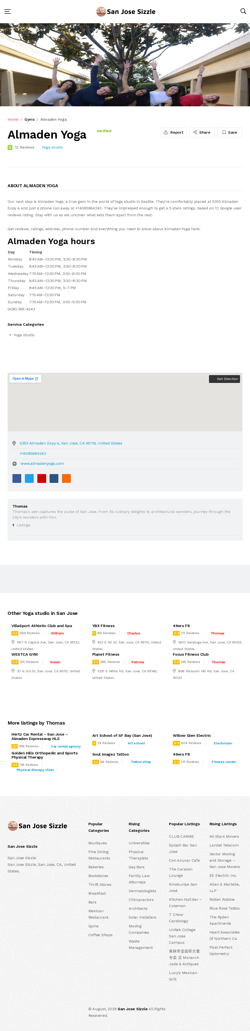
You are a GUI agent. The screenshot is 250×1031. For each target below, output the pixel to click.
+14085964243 (33, 453)
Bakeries (96, 867)
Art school (136, 743)
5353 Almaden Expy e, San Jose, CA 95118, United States (71, 443)
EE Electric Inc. (223, 875)
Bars (92, 902)
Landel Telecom (224, 845)
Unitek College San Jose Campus (182, 936)
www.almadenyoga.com (42, 463)
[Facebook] (16, 478)
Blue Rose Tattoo (224, 908)
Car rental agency (66, 746)
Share (204, 132)
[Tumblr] (54, 478)
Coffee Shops (100, 935)
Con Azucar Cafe (184, 860)
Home (13, 119)
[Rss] (50, 1012)
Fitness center (224, 762)
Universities (139, 843)
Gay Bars (137, 867)
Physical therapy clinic (35, 770)
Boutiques (97, 843)
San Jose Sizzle (132, 1009)
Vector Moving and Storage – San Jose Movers (224, 860)
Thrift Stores (99, 884)
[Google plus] (41, 478)
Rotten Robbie (222, 899)
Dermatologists (142, 891)
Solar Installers (142, 917)
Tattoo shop (141, 762)
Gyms (29, 119)
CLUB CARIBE (181, 836)
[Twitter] (29, 478)
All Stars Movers (224, 836)
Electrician (223, 743)
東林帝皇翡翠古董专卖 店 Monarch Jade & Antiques (184, 957)
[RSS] (66, 478)
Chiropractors (141, 899)
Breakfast (97, 893)
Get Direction (227, 379)
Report (176, 132)
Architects (138, 908)
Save (232, 132)
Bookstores (98, 875)
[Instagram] (40, 1012)
